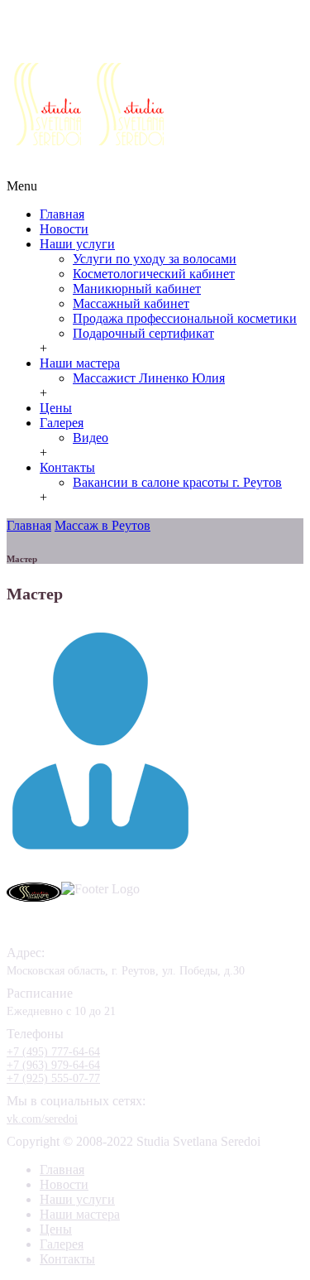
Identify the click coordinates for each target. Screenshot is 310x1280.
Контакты (67, 467)
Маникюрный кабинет (137, 289)
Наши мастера (80, 363)
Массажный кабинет (131, 303)
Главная (62, 214)
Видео (90, 438)
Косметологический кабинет (154, 274)
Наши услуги (77, 244)
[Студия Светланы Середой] (130, 141)
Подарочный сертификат (143, 333)
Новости (64, 229)
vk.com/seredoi (42, 1119)
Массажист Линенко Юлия (149, 378)
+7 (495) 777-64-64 (180, 43)
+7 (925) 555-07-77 (115, 56)
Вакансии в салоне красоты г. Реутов (177, 482)
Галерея (61, 423)
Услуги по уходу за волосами (154, 259)
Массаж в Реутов (102, 525)
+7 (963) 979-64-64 (53, 1065)
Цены (56, 408)
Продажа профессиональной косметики (185, 318)
